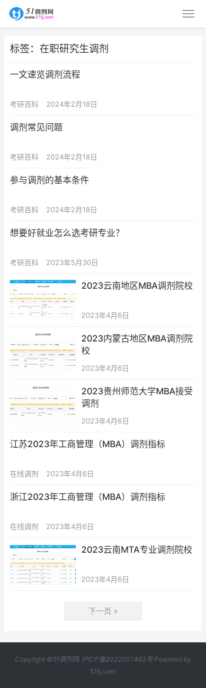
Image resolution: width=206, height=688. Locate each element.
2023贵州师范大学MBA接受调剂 (137, 397)
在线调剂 (24, 473)
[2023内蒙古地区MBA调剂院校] (43, 339)
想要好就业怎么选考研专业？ (67, 232)
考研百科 (24, 104)
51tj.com (103, 671)
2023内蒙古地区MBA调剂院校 (137, 344)
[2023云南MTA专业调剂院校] (43, 550)
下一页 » (103, 610)
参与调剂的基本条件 (49, 179)
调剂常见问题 (36, 127)
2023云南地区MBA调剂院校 (137, 285)
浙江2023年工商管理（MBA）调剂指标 (87, 496)
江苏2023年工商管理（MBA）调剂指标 (87, 443)
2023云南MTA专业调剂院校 (136, 549)
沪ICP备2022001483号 (117, 659)
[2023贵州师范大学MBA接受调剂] (43, 392)
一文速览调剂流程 (45, 74)
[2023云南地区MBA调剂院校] (43, 286)
